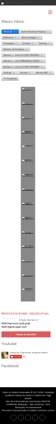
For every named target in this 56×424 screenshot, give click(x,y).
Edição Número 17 (20, 323)
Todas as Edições (26, 334)
